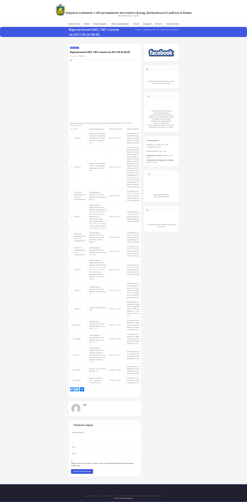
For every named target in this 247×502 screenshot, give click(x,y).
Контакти (158, 24)
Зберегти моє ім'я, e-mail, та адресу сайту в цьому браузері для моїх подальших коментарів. (102, 464)
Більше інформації (99, 24)
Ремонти (82, 56)
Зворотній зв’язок (173, 24)
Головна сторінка (74, 24)
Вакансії (136, 24)
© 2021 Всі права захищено (123, 498)
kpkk (74, 56)
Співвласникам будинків (120, 24)
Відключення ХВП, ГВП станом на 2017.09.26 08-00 (160, 30)
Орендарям (147, 24)
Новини (87, 24)
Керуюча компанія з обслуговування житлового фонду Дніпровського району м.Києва (129, 13)
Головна (138, 30)
